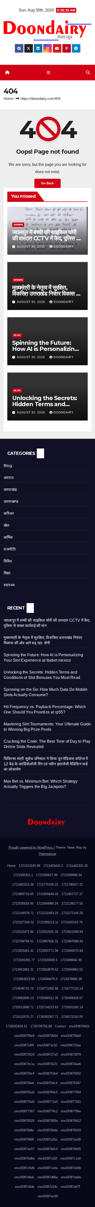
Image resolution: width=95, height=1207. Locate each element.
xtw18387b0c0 (48, 1149)
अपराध (8, 478)
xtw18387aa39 (70, 1139)
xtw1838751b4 (48, 1073)
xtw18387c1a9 (70, 1158)
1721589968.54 (71, 875)
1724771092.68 (47, 988)
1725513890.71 (23, 1007)
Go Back (47, 183)
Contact (60, 1026)
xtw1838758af (24, 1083)
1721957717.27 (72, 894)
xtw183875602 (71, 1073)
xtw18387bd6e (24, 1158)
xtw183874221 (48, 1064)
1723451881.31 (23, 969)
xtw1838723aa (70, 1045)
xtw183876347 (70, 1083)
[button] (88, 72)
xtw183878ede (48, 1130)
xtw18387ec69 (48, 1196)
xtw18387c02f (47, 1158)
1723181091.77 (24, 960)
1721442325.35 (77, 866)
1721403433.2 (53, 866)
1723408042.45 (71, 960)
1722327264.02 (23, 922)
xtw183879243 (71, 1130)
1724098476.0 (47, 979)
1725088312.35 (47, 998)
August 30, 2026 (31, 246)
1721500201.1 (23, 875)
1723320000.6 (47, 960)
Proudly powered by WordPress (31, 847)
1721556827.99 (46, 875)
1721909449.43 (47, 894)
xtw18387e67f (70, 1186)
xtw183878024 (24, 1121)
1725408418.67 (72, 998)
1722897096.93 (72, 941)
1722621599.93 (72, 932)
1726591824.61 (16, 1026)
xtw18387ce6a (48, 1168)
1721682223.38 (23, 884)
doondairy (64, 246)
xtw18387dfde (24, 1186)
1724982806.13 (23, 998)
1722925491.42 (23, 951)
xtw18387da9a (71, 1177)
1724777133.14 (72, 988)
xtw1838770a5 (24, 1102)
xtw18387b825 (71, 1149)
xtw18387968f (24, 1139)
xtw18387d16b (71, 1168)
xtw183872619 (24, 1054)
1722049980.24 (47, 903)
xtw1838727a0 (48, 1054)
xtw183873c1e (24, 1064)
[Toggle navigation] (48, 72)
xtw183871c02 (47, 1045)
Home (8, 98)
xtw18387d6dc (24, 1177)
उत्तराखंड (10, 489)
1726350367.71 (47, 1017)
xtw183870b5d (48, 1036)
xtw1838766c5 (48, 1092)
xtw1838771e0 (48, 1102)
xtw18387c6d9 (24, 1168)
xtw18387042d (79, 1026)
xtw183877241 (71, 1102)
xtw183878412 (71, 1121)
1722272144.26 (72, 913)
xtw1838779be (71, 1111)
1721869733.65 (23, 894)
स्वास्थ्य (9, 585)
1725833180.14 (72, 1007)
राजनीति (10, 549)
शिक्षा (7, 573)
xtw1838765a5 (24, 1092)
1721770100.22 (47, 884)
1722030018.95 (23, 903)
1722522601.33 (47, 932)
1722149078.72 (23, 913)
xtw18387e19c (48, 1186)
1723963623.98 (24, 979)
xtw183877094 (71, 1092)
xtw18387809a (48, 1121)
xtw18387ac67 (24, 1149)
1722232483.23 (47, 913)
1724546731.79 (23, 988)
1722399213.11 (47, 922)
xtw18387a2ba (47, 1139)
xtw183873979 (71, 1054)
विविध (8, 561)
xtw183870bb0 (71, 1036)
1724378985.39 (71, 979)
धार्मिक (8, 537)
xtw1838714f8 (24, 1045)
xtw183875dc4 (47, 1083)
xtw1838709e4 (24, 1036)
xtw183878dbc (24, 1130)
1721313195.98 (29, 866)
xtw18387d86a (48, 1177)
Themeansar (47, 854)
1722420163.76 (72, 922)
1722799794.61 (23, 941)
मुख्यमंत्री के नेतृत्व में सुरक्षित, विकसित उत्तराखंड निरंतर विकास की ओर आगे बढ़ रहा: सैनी (46, 293)
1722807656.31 (47, 941)
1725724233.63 (47, 1007)
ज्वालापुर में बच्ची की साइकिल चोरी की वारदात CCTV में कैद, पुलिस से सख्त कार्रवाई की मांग (46, 238)
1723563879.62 (47, 969)
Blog (17, 335)
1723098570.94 (72, 951)
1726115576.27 (23, 1017)
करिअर (9, 513)
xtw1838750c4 (24, 1073)
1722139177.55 (72, 903)
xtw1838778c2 (48, 1111)
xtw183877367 (24, 1111)
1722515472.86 (23, 932)
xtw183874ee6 (71, 1064)
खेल (6, 525)
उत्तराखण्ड (18, 224)
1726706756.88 (41, 1026)
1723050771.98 (47, 951)
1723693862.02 (72, 969)
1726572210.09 (72, 1017)
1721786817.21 (72, 884)
